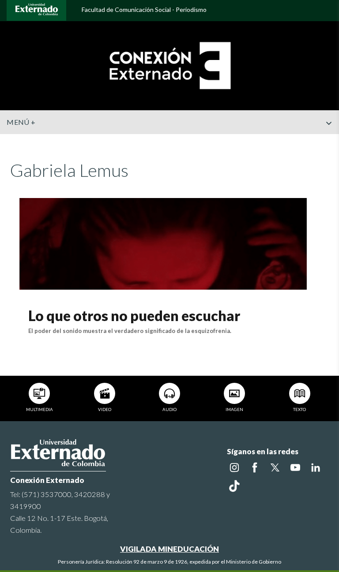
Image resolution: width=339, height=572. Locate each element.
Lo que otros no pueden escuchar (134, 315)
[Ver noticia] (163, 243)
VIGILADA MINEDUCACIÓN (169, 548)
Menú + (21, 122)
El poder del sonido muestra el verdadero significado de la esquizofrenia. (129, 330)
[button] (329, 140)
